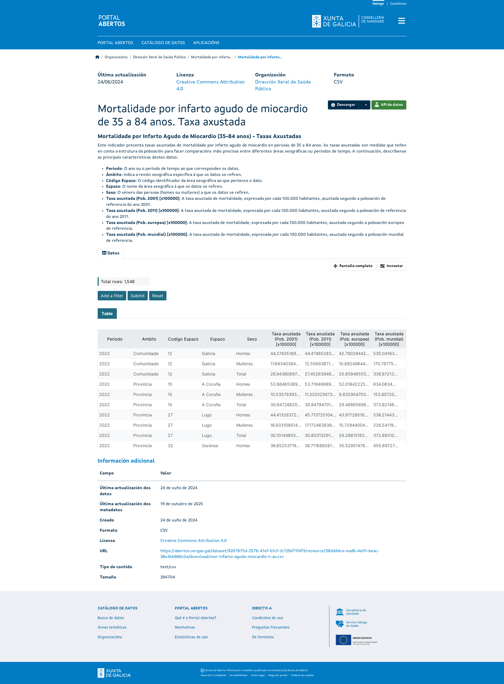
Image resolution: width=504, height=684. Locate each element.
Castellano (398, 4)
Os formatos (263, 637)
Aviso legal (258, 675)
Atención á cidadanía (213, 675)
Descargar (346, 105)
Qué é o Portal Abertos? (195, 618)
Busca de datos (111, 618)
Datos (112, 253)
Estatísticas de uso (191, 637)
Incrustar (395, 266)
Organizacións (116, 57)
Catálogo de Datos (163, 43)
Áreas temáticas (112, 627)
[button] (364, 104)
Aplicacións (206, 43)
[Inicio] (97, 57)
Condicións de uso (267, 618)
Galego (378, 4)
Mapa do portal (278, 675)
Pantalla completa (355, 266)
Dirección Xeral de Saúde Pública (159, 57)
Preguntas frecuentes (271, 627)
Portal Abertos (115, 43)
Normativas (185, 627)
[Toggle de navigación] (401, 21)
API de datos (392, 105)
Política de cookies (302, 675)
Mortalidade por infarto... (212, 57)
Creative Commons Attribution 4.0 (193, 541)
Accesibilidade (238, 675)
